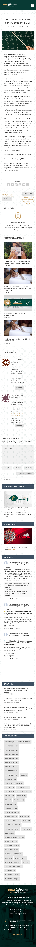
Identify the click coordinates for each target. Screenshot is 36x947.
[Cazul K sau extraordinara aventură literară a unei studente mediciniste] (18, 250)
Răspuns (19, 388)
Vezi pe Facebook (8, 598)
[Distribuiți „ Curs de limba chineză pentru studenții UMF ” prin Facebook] (8, 185)
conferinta (23, 787)
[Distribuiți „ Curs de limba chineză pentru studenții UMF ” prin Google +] (16, 185)
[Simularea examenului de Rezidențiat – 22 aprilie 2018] (18, 328)
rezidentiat (11, 841)
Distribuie (17, 598)
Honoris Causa (12, 812)
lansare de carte (12, 821)
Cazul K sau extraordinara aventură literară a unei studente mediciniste (17, 262)
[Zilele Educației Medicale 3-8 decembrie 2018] (18, 303)
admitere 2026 (11, 775)
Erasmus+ (19, 800)
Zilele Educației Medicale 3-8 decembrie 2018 (14, 314)
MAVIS (26, 821)
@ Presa (13, 729)
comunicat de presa (13, 783)
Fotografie (10, 625)
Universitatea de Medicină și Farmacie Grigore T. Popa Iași (19, 563)
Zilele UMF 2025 (12, 879)
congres (9, 796)
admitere (9, 742)
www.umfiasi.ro (18, 934)
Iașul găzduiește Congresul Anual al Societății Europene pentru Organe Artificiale (17, 585)
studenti (20, 858)
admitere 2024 (11, 767)
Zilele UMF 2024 (12, 875)
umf (8, 866)
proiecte (26, 829)
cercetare (10, 779)
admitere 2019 (11, 750)
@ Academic (15, 694)
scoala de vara (12, 845)
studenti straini (12, 862)
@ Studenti (21, 26)
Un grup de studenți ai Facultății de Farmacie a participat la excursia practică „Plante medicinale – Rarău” (18, 708)
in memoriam (11, 816)
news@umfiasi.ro (18, 223)
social (8, 858)
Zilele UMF (10, 870)
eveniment (10, 804)
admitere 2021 (11, 758)
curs (8, 800)
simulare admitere (13, 854)
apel (24, 775)
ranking (9, 833)
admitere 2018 (11, 746)
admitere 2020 (11, 754)
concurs (9, 787)
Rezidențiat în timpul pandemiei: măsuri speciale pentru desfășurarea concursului (17, 288)
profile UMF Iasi (12, 829)
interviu (24, 816)
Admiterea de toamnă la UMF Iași (15, 717)
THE (25, 862)
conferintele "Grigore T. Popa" (18, 792)
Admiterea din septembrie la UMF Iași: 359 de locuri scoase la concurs (18, 699)
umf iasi (17, 866)
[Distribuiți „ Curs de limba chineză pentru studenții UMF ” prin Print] (28, 185)
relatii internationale (14, 837)
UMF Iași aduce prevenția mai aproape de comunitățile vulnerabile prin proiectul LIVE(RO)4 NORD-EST (17, 725)
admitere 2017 (23, 742)
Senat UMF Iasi (11, 850)
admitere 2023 (11, 762)
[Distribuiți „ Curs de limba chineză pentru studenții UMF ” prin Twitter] (12, 185)
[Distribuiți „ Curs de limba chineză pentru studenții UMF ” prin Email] (24, 185)
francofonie (11, 808)
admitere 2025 (11, 771)
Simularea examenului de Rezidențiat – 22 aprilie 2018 (17, 340)
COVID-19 (11, 550)
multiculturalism (12, 825)
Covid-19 (21, 796)
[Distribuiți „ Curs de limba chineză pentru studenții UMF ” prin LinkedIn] (20, 185)
